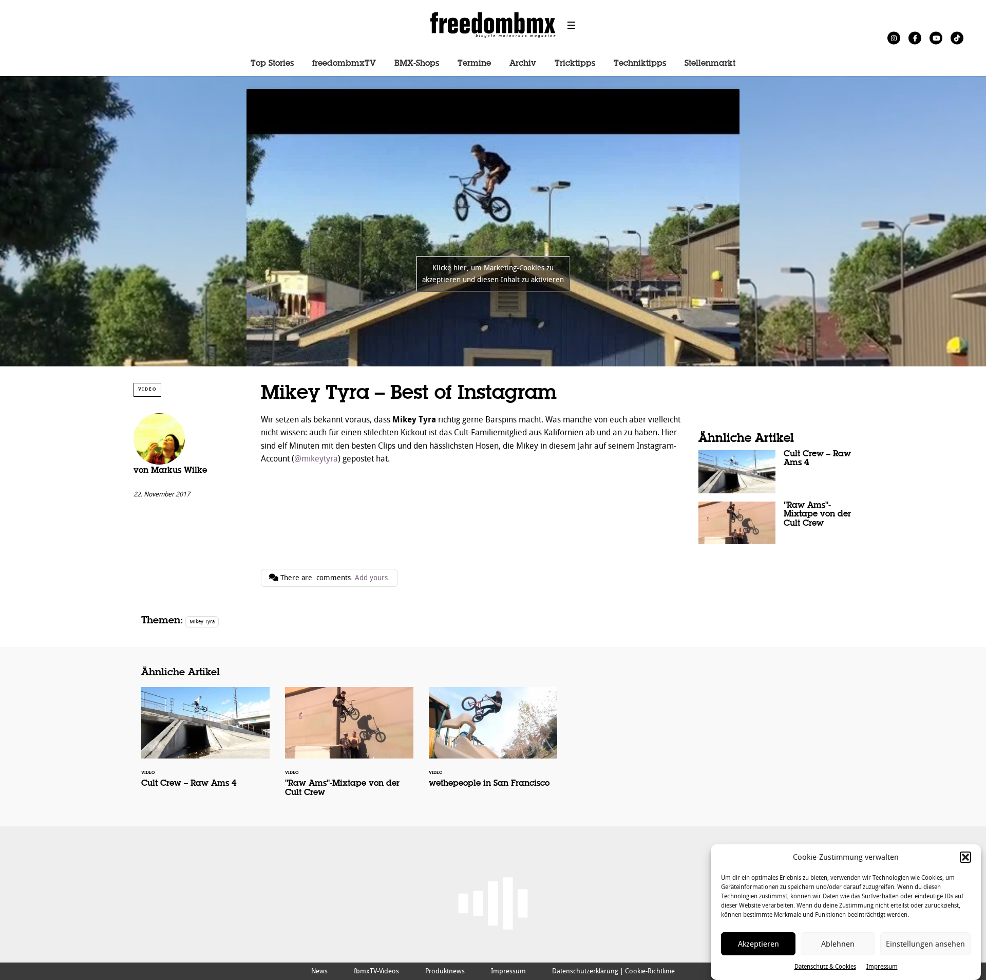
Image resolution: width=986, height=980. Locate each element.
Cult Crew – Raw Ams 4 (775, 471)
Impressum (882, 966)
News (319, 971)
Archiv (522, 63)
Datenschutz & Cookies (825, 966)
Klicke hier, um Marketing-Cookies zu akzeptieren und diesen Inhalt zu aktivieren (493, 274)
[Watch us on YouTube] (936, 37)
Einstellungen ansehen (925, 944)
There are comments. (334, 578)
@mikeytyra (316, 459)
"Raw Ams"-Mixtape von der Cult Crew (775, 523)
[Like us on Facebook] (914, 37)
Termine (474, 63)
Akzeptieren (758, 944)
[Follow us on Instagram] (893, 37)
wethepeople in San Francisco (493, 744)
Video (147, 389)
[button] (965, 857)
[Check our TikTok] (957, 37)
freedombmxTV (344, 63)
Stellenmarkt (710, 63)
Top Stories (272, 63)
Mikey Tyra (202, 621)
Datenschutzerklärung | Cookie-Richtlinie (613, 971)
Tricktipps (575, 63)
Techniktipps (640, 63)
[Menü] (571, 25)
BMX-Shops (416, 63)
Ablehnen (838, 944)
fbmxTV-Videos (376, 971)
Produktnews (445, 971)
